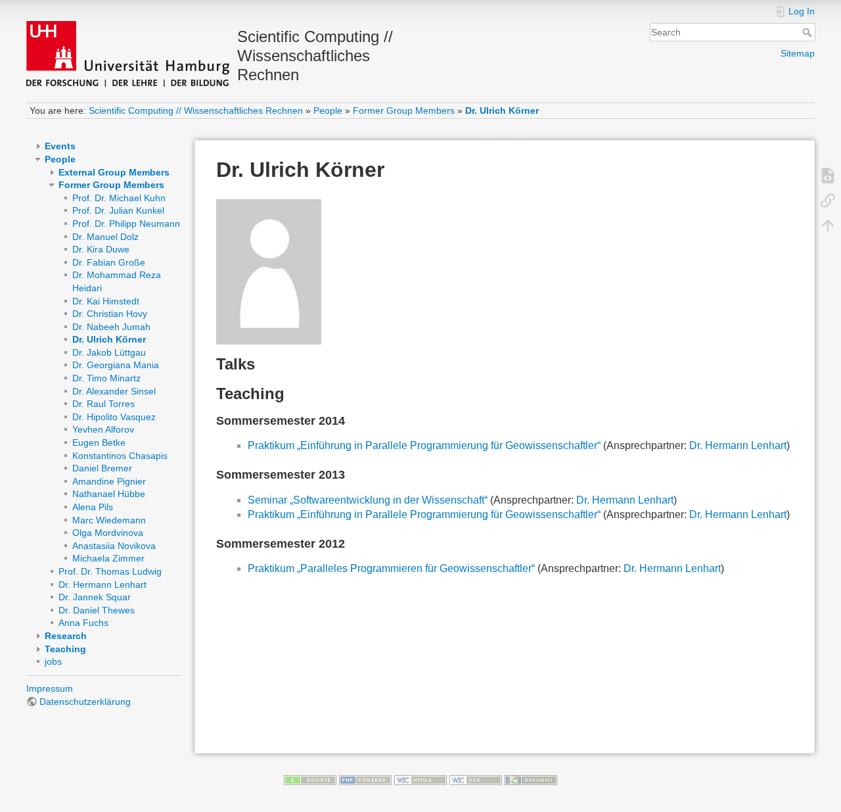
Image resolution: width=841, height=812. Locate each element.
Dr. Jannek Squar (94, 597)
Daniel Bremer (102, 468)
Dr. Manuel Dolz (105, 236)
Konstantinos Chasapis (120, 455)
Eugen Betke (98, 442)
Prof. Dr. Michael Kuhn (119, 198)
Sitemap (798, 53)
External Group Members (114, 172)
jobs (53, 661)
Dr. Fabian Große (108, 262)
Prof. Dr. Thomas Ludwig (110, 571)
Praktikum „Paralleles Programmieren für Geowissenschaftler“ (391, 568)
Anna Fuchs (83, 622)
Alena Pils (92, 507)
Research (66, 636)
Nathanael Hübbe (108, 494)
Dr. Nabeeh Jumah (111, 327)
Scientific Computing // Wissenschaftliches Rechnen (196, 110)
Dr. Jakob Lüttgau (109, 352)
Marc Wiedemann (109, 520)
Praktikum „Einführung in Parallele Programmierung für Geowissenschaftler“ (424, 445)
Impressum (49, 688)
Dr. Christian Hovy (109, 313)
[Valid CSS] (475, 780)
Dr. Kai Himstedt (105, 301)
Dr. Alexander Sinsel (114, 391)
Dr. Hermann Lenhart (102, 584)
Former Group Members (404, 110)
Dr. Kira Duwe (100, 249)
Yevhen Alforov (103, 429)
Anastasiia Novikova (114, 545)
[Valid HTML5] (420, 780)
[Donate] (310, 780)
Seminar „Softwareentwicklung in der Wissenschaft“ (368, 500)
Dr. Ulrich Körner (502, 110)
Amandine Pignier (109, 481)
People (327, 110)
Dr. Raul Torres (103, 403)
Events (60, 146)
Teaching (65, 649)
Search (808, 32)
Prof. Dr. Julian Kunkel (118, 210)
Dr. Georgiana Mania (115, 365)
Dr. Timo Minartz (106, 378)
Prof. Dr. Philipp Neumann (126, 223)
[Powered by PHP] (365, 780)
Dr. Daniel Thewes (96, 610)
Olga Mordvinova (107, 532)
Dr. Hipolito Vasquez (114, 417)
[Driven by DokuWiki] (531, 780)
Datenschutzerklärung (85, 701)
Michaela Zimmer (108, 558)
